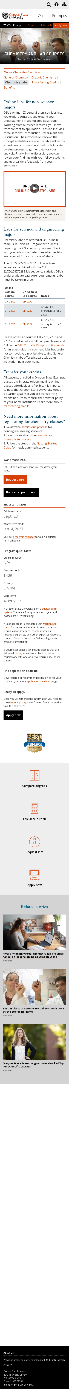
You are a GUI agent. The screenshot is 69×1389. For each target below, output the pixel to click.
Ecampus (59, 15)
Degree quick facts (38, 25)
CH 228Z (27, 310)
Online (43, 15)
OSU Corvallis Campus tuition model (41, 345)
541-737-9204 (26, 1385)
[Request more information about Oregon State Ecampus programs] (34, 841)
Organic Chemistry (43, 77)
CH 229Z (27, 324)
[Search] (48, 4)
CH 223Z (10, 324)
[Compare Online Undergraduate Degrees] (34, 775)
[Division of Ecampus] (64, 4)
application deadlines (39, 681)
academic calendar (23, 536)
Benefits (9, 87)
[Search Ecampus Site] (48, 4)
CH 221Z (10, 301)
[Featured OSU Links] (56, 4)
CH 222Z (10, 310)
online (18, 653)
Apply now (61, 25)
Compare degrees (34, 786)
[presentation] (56, 4)
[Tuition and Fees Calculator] (34, 808)
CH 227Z (27, 301)
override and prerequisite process (28, 437)
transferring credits (17, 406)
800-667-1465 (10, 1385)
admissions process (34, 427)
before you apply (20, 702)
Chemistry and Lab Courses (34, 55)
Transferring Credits (45, 82)
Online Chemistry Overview (22, 72)
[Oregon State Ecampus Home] (50, 15)
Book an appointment (21, 492)
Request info (15, 480)
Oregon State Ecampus (15, 1371)
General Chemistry (16, 77)
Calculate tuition (34, 819)
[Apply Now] (34, 874)
